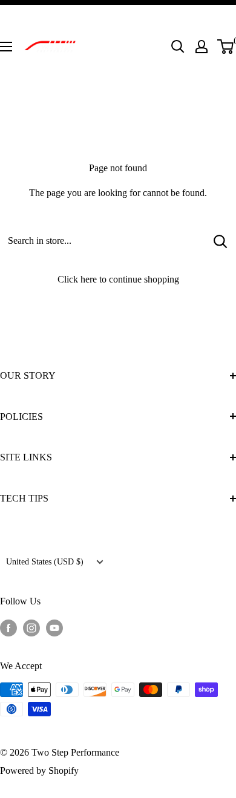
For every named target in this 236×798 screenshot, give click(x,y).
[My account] (201, 46)
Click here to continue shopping (118, 279)
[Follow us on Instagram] (31, 627)
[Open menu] (6, 46)
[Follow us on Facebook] (8, 627)
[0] (226, 46)
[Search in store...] (220, 240)
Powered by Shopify (39, 770)
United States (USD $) (45, 561)
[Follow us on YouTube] (54, 627)
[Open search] (178, 46)
